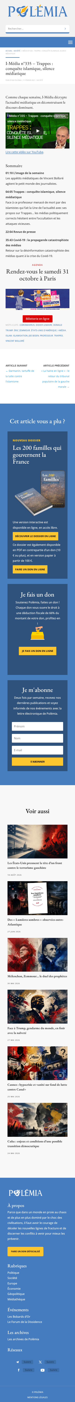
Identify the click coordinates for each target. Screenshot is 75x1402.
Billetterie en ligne (37, 319)
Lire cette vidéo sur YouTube (24, 152)
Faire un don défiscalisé (25, 1251)
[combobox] (37, 28)
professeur (46, 335)
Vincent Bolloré (15, 340)
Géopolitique (16, 1294)
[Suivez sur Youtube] (42, 1370)
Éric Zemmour (22, 330)
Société (17, 51)
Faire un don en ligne (30, 569)
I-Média (62, 330)
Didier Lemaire (44, 324)
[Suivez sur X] (40, 1362)
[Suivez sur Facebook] (18, 1370)
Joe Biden (34, 335)
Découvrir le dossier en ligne (35, 536)
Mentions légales (37, 1397)
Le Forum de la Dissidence (25, 1322)
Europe (12, 1283)
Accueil (9, 51)
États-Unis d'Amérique (44, 330)
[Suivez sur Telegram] (17, 1362)
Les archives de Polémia (23, 1339)
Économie (14, 1289)
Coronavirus (27, 324)
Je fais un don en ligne (37, 651)
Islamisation (20, 335)
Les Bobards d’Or (19, 1317)
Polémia (18, 80)
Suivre (27, 1362)
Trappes (58, 335)
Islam (9, 335)
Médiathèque (16, 1299)
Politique (13, 1273)
